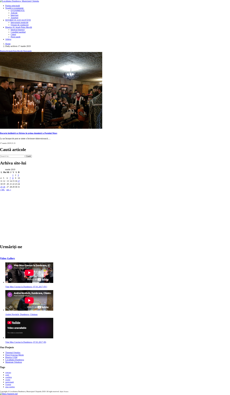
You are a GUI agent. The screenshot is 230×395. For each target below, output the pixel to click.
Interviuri (14, 15)
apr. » (8, 190)
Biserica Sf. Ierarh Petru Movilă (18, 27)
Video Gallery (7, 258)
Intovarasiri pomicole (19, 22)
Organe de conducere (20, 25)
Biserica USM (11, 357)
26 (4, 187)
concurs (8, 373)
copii (7, 375)
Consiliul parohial (18, 32)
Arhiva (8, 39)
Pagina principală (12, 6)
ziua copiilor (10, 387)
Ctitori (13, 34)
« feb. (2, 190)
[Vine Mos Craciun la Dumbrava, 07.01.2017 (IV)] (29, 282)
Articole (14, 13)
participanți (9, 382)
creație (7, 380)
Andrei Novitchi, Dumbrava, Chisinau (21, 314)
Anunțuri (14, 18)
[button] (9, 394)
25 (1, 187)
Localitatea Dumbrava (14, 360)
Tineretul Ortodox (12, 352)
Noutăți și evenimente (14, 8)
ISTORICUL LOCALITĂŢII (18, 20)
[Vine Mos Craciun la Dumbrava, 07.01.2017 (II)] (29, 337)
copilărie (8, 377)
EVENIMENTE (18, 10)
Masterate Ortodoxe (13, 362)
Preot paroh (15, 37)
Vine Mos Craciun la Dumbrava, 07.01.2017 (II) (25, 342)
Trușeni (8, 385)
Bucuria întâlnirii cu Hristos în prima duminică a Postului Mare (28, 133)
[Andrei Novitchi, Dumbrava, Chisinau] (29, 310)
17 (19, 181)
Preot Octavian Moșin (14, 355)
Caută (28, 156)
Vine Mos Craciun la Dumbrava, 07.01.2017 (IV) (26, 287)
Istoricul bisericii (17, 30)
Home (8, 44)
